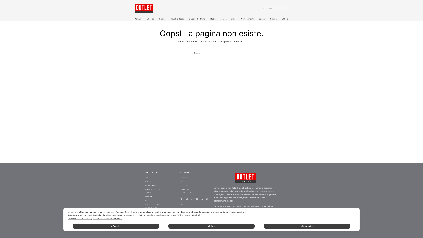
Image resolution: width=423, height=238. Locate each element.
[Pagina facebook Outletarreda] (182, 199)
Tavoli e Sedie (177, 19)
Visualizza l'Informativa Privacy (107, 218)
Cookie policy (186, 189)
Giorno (162, 19)
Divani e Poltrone (197, 19)
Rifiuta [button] (212, 226)
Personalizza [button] (308, 226)
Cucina (273, 19)
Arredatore (185, 185)
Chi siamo (184, 178)
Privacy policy (186, 193)
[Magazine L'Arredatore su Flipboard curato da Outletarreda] (182, 204)
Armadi (138, 19)
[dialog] (211, 219)
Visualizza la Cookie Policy (80, 218)
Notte (213, 19)
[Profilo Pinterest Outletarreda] (192, 199)
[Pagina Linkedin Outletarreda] (202, 199)
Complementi (247, 19)
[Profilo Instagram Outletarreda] (187, 199)
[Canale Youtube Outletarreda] (197, 199)
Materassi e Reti (228, 19)
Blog (182, 181)
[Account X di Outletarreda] (207, 199)
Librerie (150, 19)
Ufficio (285, 19)
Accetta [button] (116, 226)
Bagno (262, 19)
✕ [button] (354, 211)
